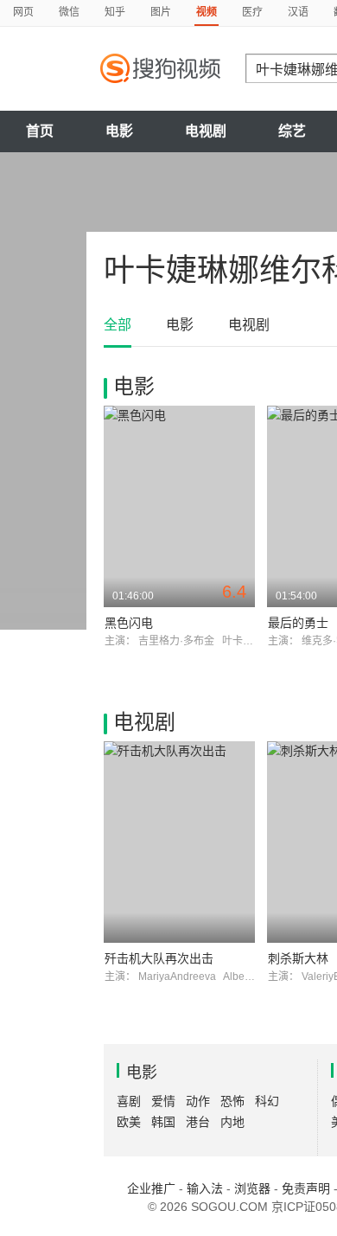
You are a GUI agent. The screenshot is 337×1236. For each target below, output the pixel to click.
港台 (198, 1122)
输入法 (205, 1188)
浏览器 (252, 1188)
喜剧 (129, 1101)
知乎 (115, 12)
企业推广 (151, 1188)
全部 (117, 324)
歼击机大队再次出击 (159, 958)
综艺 (292, 131)
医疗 (252, 12)
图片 (160, 12)
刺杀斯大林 (298, 958)
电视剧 (205, 131)
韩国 (163, 1122)
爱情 (163, 1101)
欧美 (129, 1122)
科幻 (267, 1101)
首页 (40, 131)
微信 (69, 12)
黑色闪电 (129, 623)
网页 (23, 12)
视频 (206, 12)
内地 (232, 1122)
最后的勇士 (298, 623)
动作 (198, 1101)
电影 (119, 131)
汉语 (298, 12)
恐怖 (232, 1101)
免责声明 (306, 1188)
